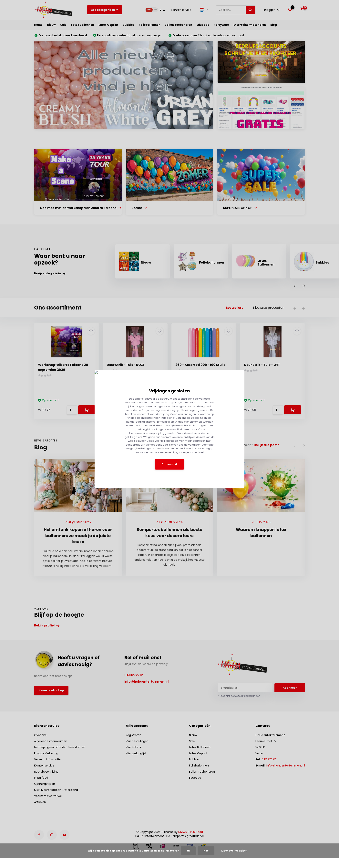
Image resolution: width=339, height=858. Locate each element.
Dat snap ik (169, 464)
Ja (188, 850)
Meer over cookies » (234, 850)
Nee (206, 850)
